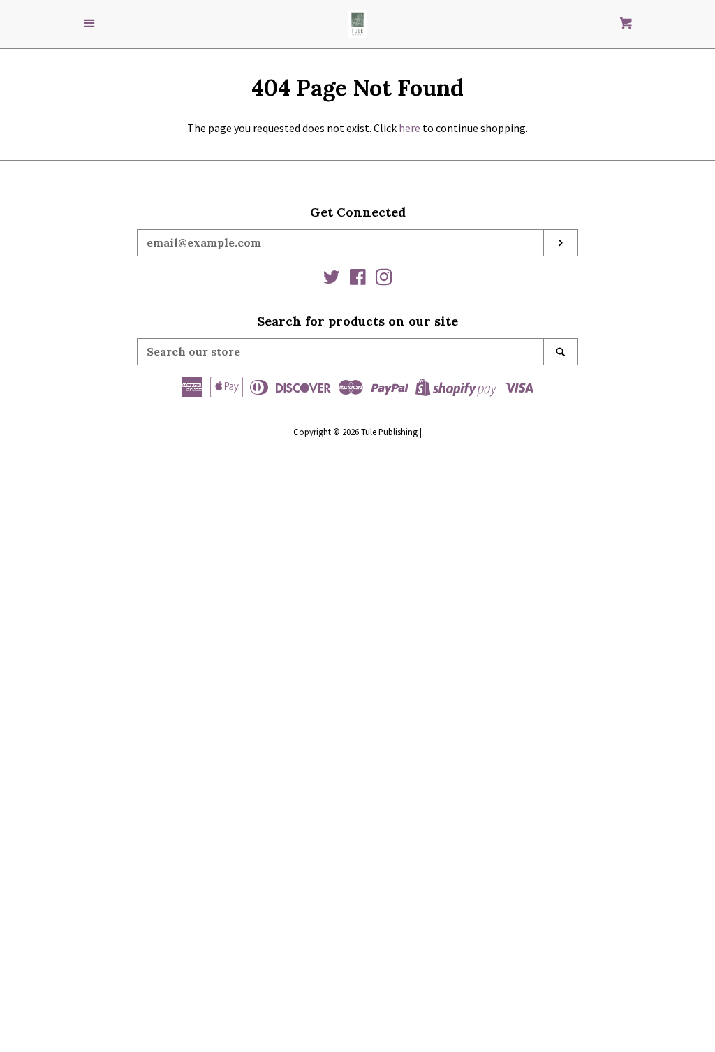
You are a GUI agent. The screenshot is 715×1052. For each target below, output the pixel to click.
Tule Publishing (389, 431)
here (409, 128)
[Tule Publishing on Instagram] (384, 279)
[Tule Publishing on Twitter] (331, 279)
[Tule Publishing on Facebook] (358, 279)
